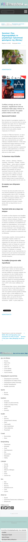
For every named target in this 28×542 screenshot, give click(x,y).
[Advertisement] (15, 101)
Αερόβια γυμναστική (9, 386)
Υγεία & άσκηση (8, 372)
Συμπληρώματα (8, 450)
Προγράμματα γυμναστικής (18, 23)
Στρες (5, 422)
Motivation (6, 456)
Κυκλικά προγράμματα (10, 384)
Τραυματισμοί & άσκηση (10, 420)
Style (5, 471)
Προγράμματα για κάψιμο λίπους (12, 380)
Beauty (6, 468)
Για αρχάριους (7, 370)
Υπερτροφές (7, 406)
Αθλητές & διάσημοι (9, 469)
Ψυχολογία (7, 430)
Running (6, 394)
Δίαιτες (6, 408)
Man (5, 481)
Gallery (6, 457)
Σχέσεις (6, 491)
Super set (6, 366)
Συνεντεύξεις (7, 436)
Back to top (15, 513)
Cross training (7, 368)
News (5, 438)
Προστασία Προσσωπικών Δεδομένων (14, 499)
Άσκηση (6, 361)
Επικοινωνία (7, 501)
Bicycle (6, 392)
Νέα (5, 452)
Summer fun (7, 475)
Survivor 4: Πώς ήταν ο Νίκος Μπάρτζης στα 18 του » (13, 338)
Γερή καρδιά (7, 424)
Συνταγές (6, 410)
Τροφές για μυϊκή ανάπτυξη (11, 402)
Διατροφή (6, 400)
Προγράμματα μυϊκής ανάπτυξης (12, 382)
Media (19, 43)
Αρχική (3, 23)
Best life (6, 466)
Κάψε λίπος (7, 362)
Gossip (6, 464)
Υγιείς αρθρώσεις (8, 428)
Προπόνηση (7, 444)
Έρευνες (6, 418)
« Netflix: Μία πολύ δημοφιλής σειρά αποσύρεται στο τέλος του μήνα (13, 335)
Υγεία (5, 416)
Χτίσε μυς (6, 364)
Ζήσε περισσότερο (9, 426)
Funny (5, 473)
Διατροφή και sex (8, 487)
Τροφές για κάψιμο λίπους (11, 404)
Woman (6, 483)
